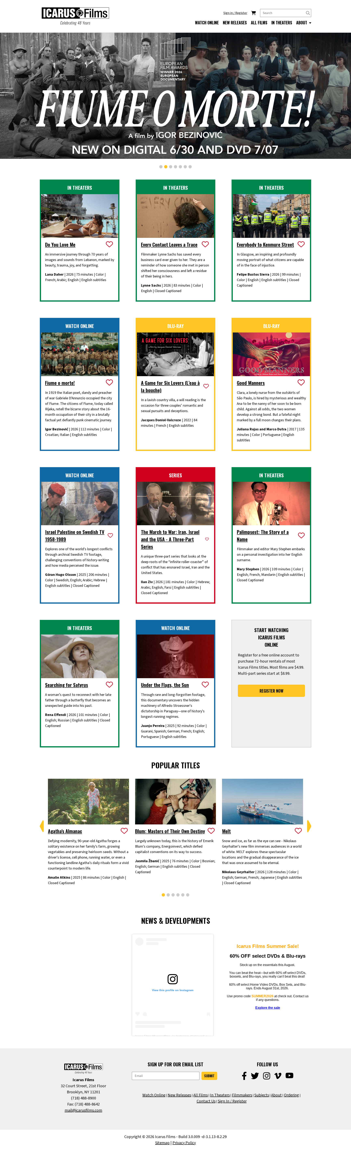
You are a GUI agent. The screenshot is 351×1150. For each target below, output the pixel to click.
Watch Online (153, 1095)
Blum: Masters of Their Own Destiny (170, 831)
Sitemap (162, 1143)
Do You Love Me (60, 244)
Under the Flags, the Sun (165, 684)
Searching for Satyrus (66, 684)
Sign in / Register (235, 13)
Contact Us (206, 1101)
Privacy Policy (184, 1143)
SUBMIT (209, 1075)
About (276, 1095)
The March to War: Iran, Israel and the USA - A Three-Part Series (170, 539)
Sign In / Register (232, 1101)
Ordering (291, 1095)
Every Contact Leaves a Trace (169, 244)
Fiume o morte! (60, 382)
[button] (160, 166)
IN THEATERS (281, 22)
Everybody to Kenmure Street (265, 244)
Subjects (261, 1095)
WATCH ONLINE (207, 22)
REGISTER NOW (271, 691)
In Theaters (220, 1095)
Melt (226, 831)
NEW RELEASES (235, 22)
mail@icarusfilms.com (83, 1110)
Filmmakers (242, 1095)
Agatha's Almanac (65, 831)
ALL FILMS (259, 22)
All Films (200, 1095)
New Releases (179, 1095)
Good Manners (251, 382)
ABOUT (302, 22)
